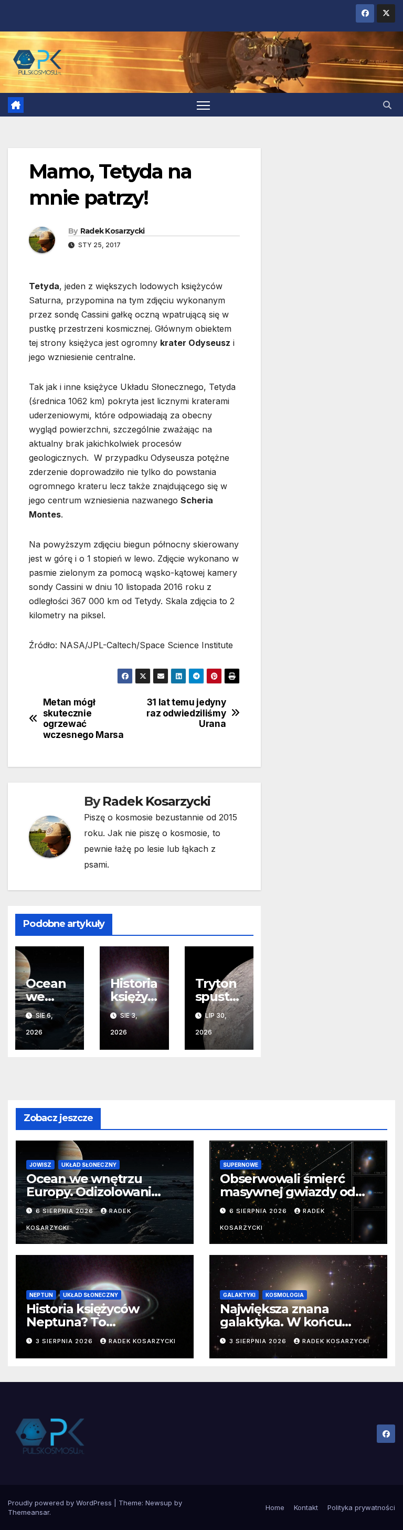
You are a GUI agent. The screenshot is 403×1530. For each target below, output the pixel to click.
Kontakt (306, 1507)
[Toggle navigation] (203, 105)
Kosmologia (285, 1295)
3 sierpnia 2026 (65, 1341)
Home (275, 1507)
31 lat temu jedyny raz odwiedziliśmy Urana (186, 713)
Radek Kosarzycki (112, 231)
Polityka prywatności (361, 1507)
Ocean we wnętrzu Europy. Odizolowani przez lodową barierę (90, 1191)
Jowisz (40, 1165)
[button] (387, 105)
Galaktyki (239, 1295)
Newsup (158, 1503)
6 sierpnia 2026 (66, 1211)
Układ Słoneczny (88, 1165)
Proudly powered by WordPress (61, 1503)
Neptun (41, 1295)
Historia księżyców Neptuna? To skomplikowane (82, 1322)
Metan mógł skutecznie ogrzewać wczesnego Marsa (83, 718)
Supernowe (240, 1165)
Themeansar (28, 1512)
